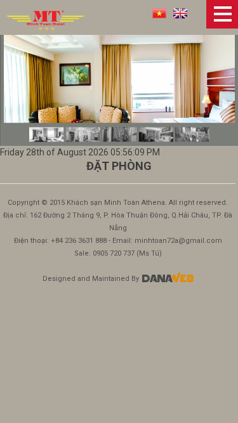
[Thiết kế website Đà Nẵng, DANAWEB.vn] (167, 279)
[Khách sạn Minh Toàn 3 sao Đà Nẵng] (45, 20)
